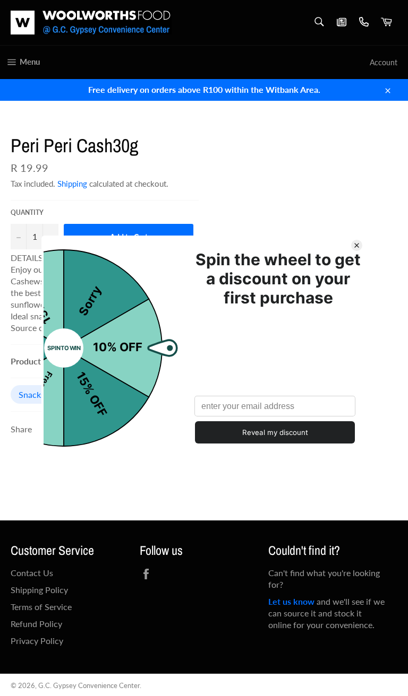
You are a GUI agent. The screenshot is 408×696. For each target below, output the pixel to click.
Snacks (32, 394)
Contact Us (32, 573)
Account (383, 62)
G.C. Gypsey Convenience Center (89, 685)
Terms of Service (41, 607)
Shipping (72, 183)
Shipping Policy (39, 590)
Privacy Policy (37, 641)
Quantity (27, 212)
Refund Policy (36, 624)
